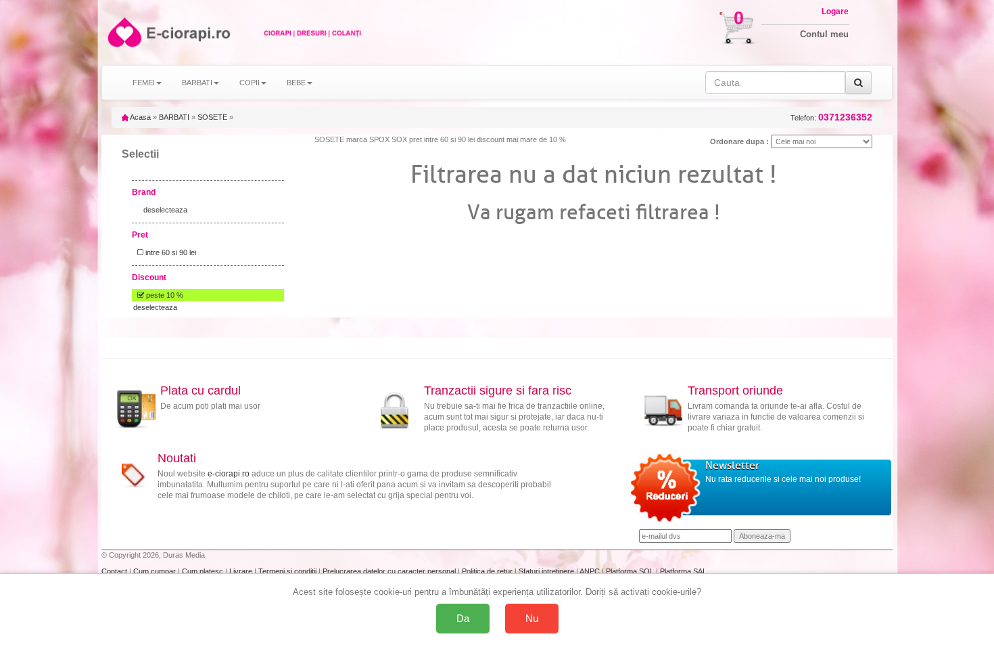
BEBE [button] (296, 83)
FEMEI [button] (144, 83)
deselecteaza (165, 210)
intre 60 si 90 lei (169, 252)
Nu (531, 618)
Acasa (139, 117)
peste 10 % (163, 295)
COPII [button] (249, 83)
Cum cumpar (155, 571)
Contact (115, 571)
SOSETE (212, 117)
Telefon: (831, 117)
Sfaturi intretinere (547, 571)
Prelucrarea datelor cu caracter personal (390, 571)
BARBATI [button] (197, 83)
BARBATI (174, 117)
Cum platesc (203, 571)
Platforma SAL (683, 571)
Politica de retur (488, 571)
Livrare (241, 571)
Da (462, 618)
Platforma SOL (630, 571)
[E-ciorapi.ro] (123, 32)
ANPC (589, 571)
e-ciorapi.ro (229, 473)
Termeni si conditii (288, 571)
